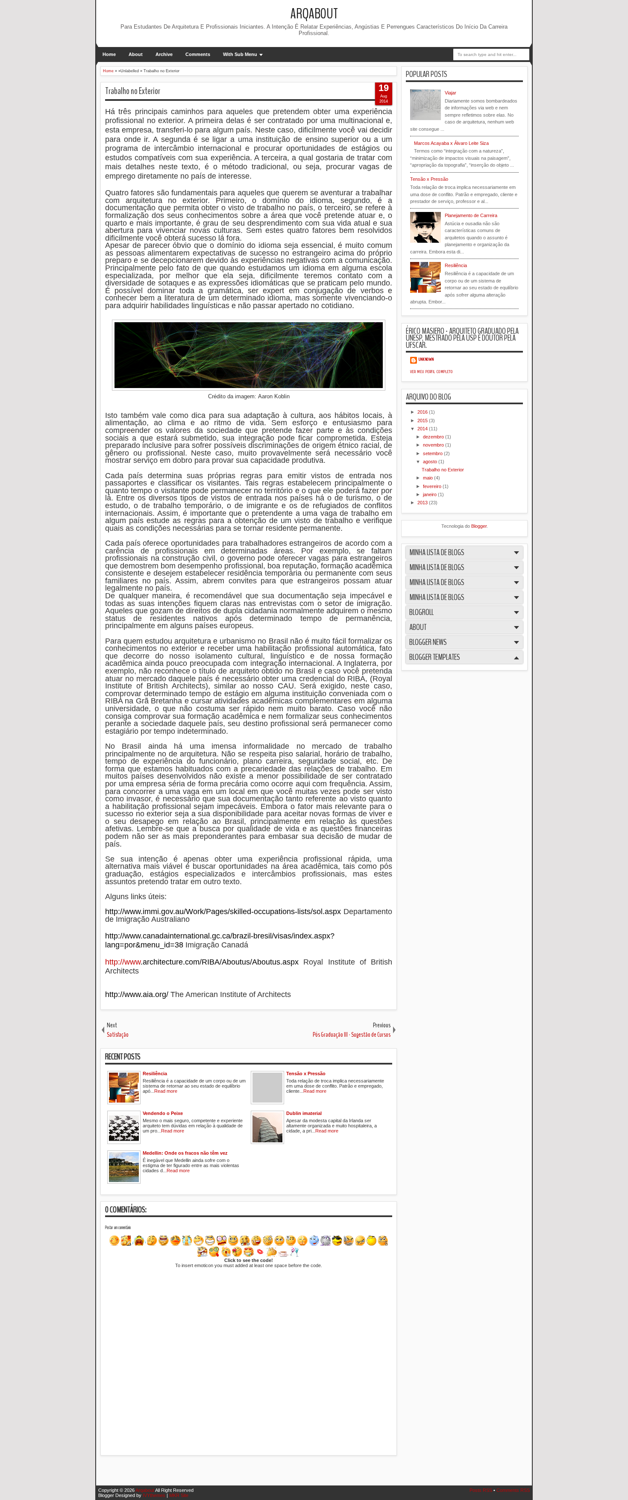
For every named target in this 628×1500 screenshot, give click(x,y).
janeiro (430, 494)
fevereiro (433, 486)
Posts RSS (481, 1490)
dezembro (434, 436)
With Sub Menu (240, 54)
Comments (197, 54)
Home (109, 54)
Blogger (479, 526)
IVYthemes (154, 1495)
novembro (434, 444)
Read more (165, 1091)
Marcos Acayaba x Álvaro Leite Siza (451, 143)
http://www (123, 962)
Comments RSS (513, 1490)
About (136, 54)
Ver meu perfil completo (431, 372)
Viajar (450, 92)
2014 (423, 428)
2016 (423, 412)
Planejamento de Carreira (471, 215)
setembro (433, 453)
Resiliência (456, 265)
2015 (423, 420)
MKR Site (178, 1495)
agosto (430, 461)
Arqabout (314, 14)
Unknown (426, 359)
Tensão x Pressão (429, 179)
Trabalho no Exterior (132, 91)
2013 (423, 502)
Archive (164, 54)
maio (428, 477)
